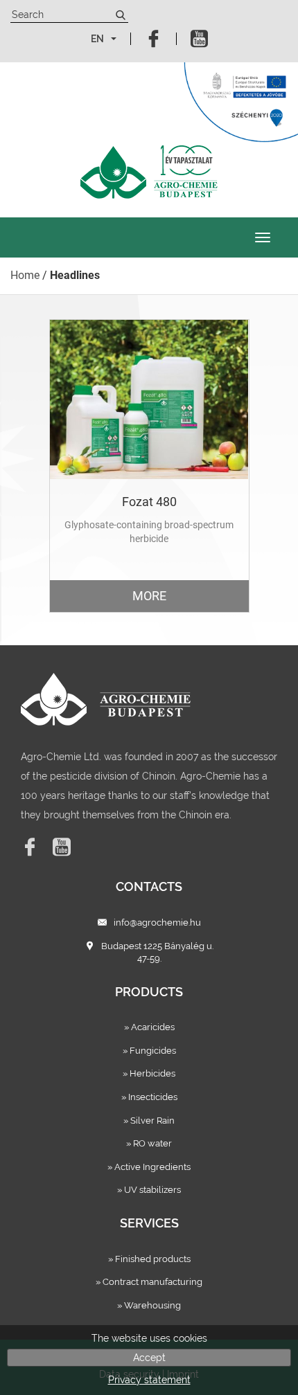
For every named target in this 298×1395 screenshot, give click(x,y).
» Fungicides (149, 1050)
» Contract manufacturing (149, 1282)
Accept (149, 1357)
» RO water (149, 1143)
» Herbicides (149, 1073)
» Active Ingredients (149, 1167)
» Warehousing (149, 1305)
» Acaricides (149, 1027)
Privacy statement (149, 1379)
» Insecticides (149, 1097)
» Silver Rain (149, 1120)
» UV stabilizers (149, 1190)
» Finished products (149, 1259)
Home (25, 275)
